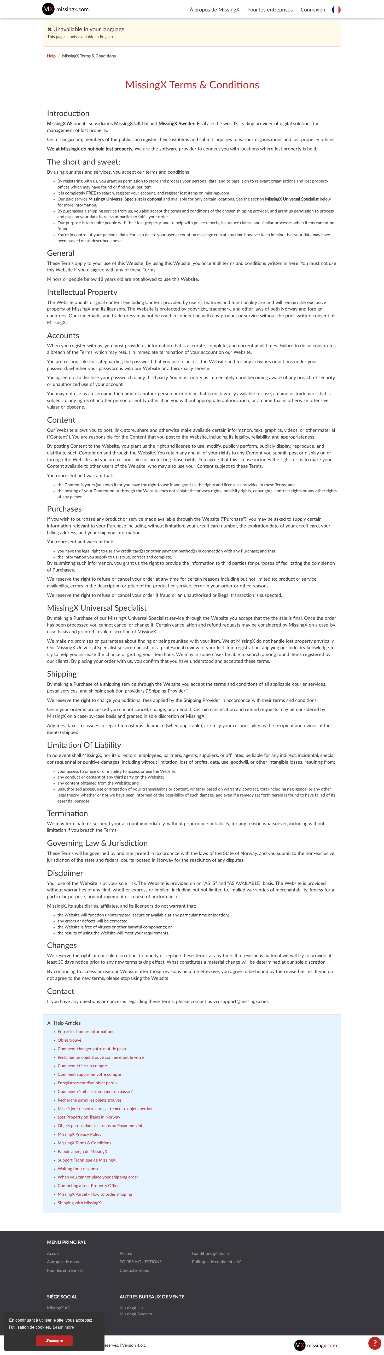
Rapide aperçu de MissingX (82, 1152)
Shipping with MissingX (79, 1203)
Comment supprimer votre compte (89, 1074)
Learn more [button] (63, 1327)
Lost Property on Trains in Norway (89, 1117)
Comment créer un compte (82, 1066)
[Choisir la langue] (336, 10)
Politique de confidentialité (216, 1262)
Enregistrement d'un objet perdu (87, 1083)
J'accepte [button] (54, 1341)
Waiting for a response (78, 1169)
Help (51, 56)
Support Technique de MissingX (86, 1160)
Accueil (54, 1253)
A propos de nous (63, 1262)
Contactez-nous (134, 1270)
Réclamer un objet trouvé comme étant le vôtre (101, 1057)
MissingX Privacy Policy (79, 1134)
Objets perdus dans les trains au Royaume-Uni (100, 1126)
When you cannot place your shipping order (98, 1177)
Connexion (313, 10)
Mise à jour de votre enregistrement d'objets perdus (105, 1109)
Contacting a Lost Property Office (88, 1186)
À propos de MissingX (215, 10)
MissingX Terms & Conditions (84, 1143)
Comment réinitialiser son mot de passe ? (95, 1092)
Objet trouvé (69, 1040)
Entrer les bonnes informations (86, 1032)
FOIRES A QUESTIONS (141, 1262)
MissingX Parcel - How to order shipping (95, 1194)
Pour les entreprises (270, 10)
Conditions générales (211, 1253)
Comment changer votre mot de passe (92, 1049)
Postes (126, 1253)
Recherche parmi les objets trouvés (89, 1100)
